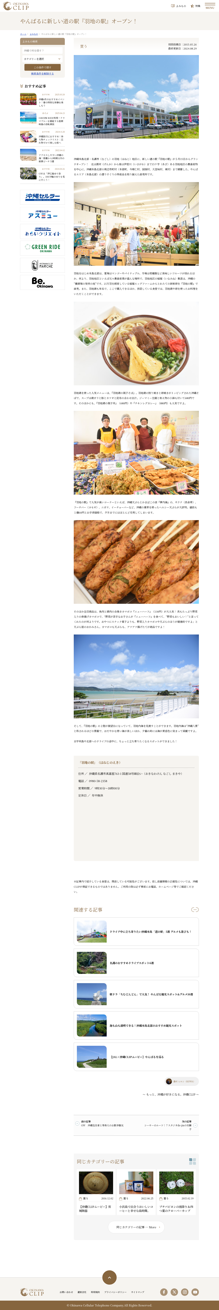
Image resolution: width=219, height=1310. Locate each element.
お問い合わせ (66, 1292)
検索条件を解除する (42, 73)
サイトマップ (137, 1292)
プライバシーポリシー (115, 1292)
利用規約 (95, 1292)
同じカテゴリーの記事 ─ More (136, 1227)
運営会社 (81, 1292)
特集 (197, 6)
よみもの (181, 6)
